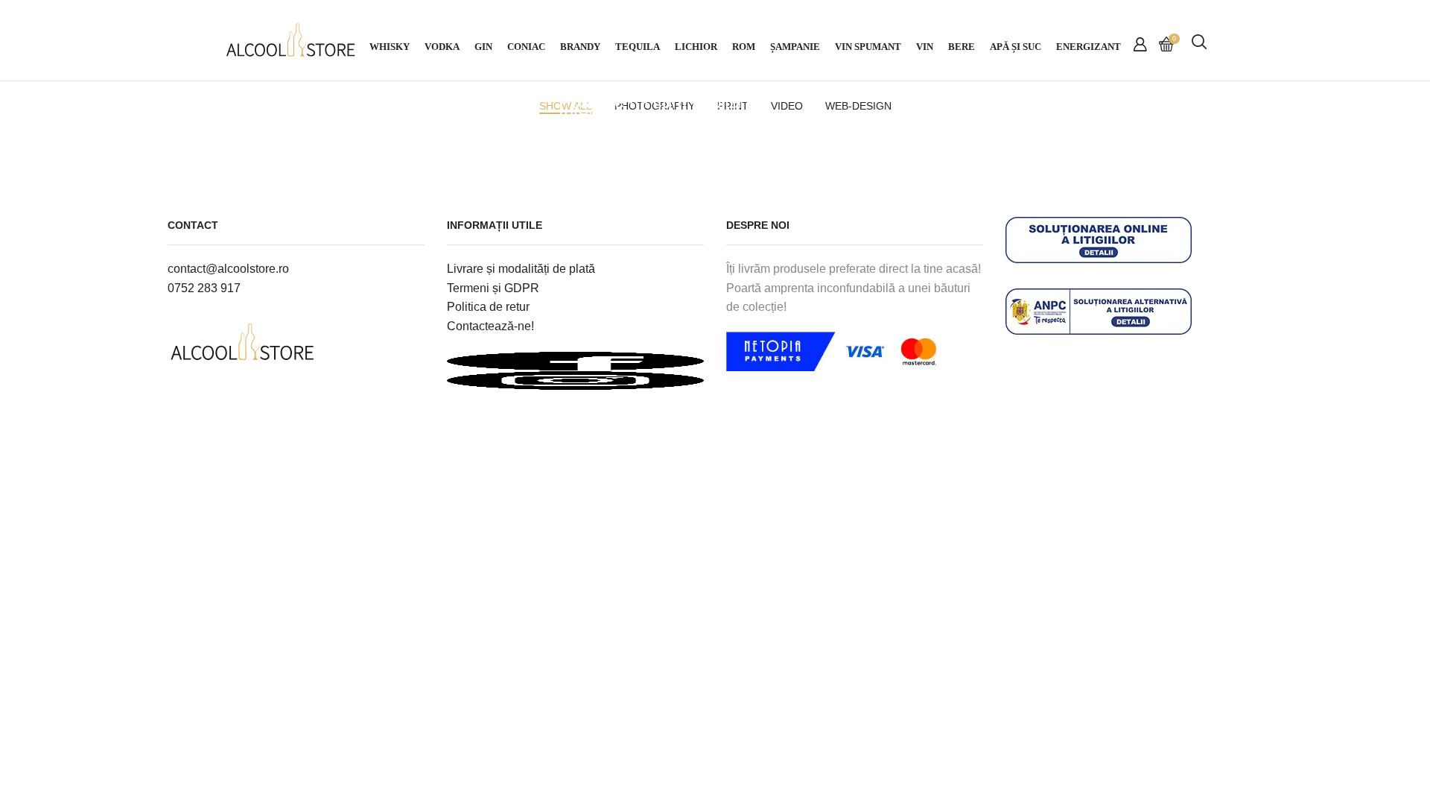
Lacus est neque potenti (284, 113)
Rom (743, 47)
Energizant (1088, 47)
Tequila (637, 47)
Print (202, 95)
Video (205, 84)
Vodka (442, 47)
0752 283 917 (204, 288)
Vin (924, 47)
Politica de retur (488, 306)
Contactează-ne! (490, 326)
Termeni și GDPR (493, 288)
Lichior (696, 47)
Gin (483, 47)
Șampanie (795, 47)
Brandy (580, 47)
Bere (961, 47)
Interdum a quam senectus (664, 113)
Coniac (526, 47)
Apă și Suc (1015, 47)
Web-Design (260, 84)
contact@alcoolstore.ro (228, 268)
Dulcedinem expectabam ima (1040, 113)
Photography (592, 95)
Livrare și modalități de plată (521, 268)
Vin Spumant (868, 47)
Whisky (389, 47)
